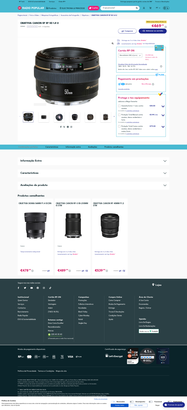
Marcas (51, 331)
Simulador (52, 300)
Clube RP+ (62, 1)
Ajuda (111, 319)
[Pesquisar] (137, 8)
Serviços (52, 1)
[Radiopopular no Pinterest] (38, 288)
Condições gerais (115, 316)
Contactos (22, 308)
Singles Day (82, 323)
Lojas (157, 285)
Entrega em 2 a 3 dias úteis (67, 251)
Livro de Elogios (145, 322)
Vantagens (52, 304)
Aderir (50, 308)
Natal (80, 319)
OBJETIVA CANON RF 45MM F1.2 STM (108, 205)
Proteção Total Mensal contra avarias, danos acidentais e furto (132, 117)
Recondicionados (54, 327)
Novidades (82, 308)
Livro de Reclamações (147, 326)
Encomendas (143, 304)
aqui (156, 69)
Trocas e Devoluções (162, 1)
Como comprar (114, 300)
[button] (114, 116)
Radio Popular (23, 316)
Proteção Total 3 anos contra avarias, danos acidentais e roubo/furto (132, 129)
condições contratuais (132, 110)
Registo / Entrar (145, 308)
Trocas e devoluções (116, 312)
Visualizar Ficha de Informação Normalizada (132, 64)
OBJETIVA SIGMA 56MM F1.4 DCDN (35, 203)
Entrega (112, 308)
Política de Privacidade (27, 371)
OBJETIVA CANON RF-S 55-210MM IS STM (72, 205)
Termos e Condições (46, 371)
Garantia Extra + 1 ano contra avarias (132, 107)
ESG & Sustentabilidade (36, 1)
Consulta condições (124, 89)
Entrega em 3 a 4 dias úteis (131, 40)
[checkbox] (113, 402)
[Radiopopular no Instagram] (44, 288)
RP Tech (21, 1)
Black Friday (82, 312)
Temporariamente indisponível (30, 251)
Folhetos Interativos (86, 304)
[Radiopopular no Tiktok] (50, 288)
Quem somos (23, 300)
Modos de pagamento (117, 304)
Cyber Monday (83, 316)
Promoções (82, 300)
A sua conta (144, 300)
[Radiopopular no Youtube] (31, 288)
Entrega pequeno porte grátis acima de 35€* (136, 1)
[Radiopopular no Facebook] (18, 288)
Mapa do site (61, 371)
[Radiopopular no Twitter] (25, 288)
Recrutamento (23, 312)
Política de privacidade (100, 399)
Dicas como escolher (56, 323)
